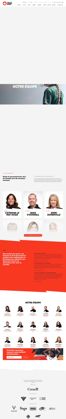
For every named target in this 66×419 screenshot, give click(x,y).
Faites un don (41, 2)
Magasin (45, 2)
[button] (49, 2)
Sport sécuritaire (35, 2)
